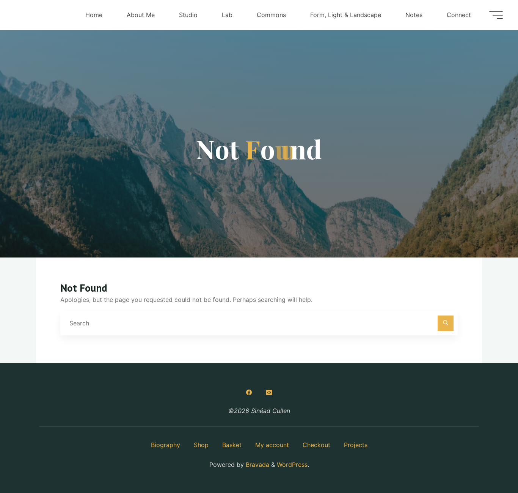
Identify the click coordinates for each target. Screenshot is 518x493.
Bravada (256, 464)
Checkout (316, 445)
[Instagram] (269, 392)
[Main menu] (496, 15)
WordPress (292, 464)
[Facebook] (249, 392)
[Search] (446, 323)
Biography (165, 445)
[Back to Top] (488, 463)
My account (272, 445)
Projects (355, 445)
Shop (201, 445)
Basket (232, 445)
